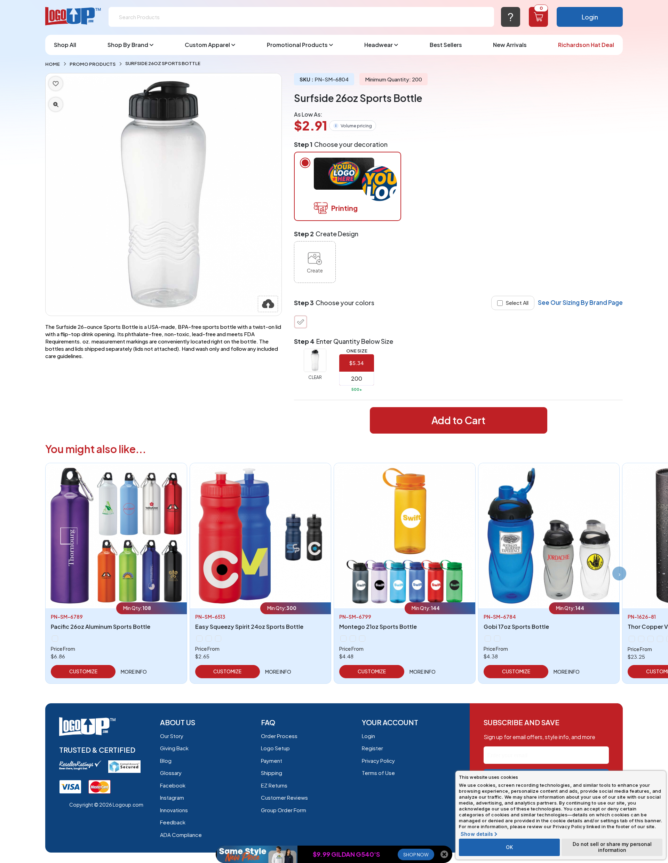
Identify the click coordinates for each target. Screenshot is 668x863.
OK (509, 847)
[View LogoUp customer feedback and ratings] (80, 764)
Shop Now (416, 854)
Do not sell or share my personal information (612, 847)
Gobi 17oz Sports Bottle (516, 626)
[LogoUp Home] (73, 16)
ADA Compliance (181, 834)
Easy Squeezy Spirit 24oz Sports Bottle (249, 626)
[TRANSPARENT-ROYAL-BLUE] (362, 638)
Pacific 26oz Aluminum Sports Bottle (100, 626)
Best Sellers (446, 44)
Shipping (271, 772)
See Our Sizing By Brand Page (580, 302)
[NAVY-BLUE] (209, 638)
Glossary (171, 772)
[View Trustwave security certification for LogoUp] (70, 786)
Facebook (172, 785)
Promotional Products (297, 44)
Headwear (378, 44)
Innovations (174, 810)
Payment (271, 760)
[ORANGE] (660, 639)
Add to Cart (458, 420)
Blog (166, 760)
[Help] (510, 17)
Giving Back (174, 748)
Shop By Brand (128, 44)
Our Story (171, 736)
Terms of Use (378, 772)
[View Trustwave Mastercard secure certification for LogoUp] (99, 786)
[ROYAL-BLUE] (218, 638)
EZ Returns (274, 785)
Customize (83, 671)
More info (134, 671)
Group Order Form (283, 810)
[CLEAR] (300, 322)
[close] (444, 854)
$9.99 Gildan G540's (346, 854)
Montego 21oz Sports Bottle (378, 626)
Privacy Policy (378, 760)
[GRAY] (641, 639)
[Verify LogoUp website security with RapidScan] (124, 765)
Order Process (279, 736)
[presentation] (619, 573)
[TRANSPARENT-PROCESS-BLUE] (353, 638)
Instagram (172, 797)
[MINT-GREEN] (650, 639)
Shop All (65, 44)
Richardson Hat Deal (586, 44)
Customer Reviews (284, 797)
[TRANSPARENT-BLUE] (497, 638)
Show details (477, 834)
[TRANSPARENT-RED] (343, 638)
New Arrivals (510, 44)
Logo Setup (275, 748)
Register (372, 748)
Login (590, 17)
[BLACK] (199, 638)
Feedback (172, 822)
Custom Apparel (207, 44)
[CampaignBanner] (257, 854)
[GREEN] (55, 638)
